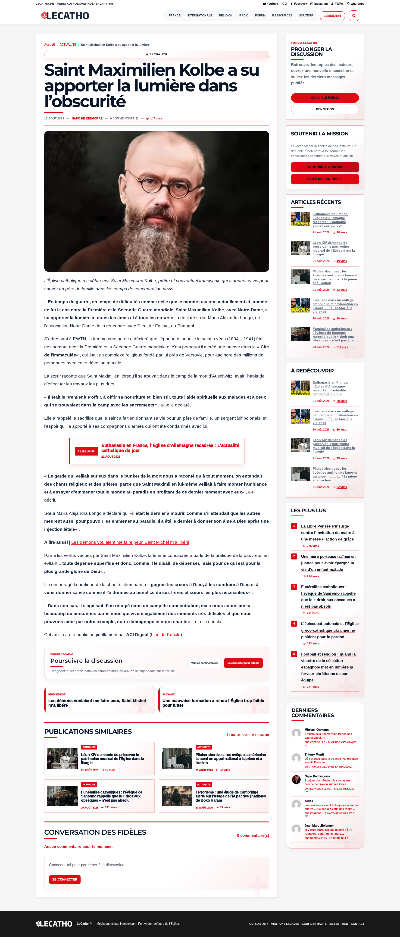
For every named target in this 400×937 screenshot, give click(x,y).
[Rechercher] (354, 15)
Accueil (49, 44)
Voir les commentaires (204, 663)
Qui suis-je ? (258, 923)
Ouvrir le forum (325, 97)
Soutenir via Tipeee (325, 179)
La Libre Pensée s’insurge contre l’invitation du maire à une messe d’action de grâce (327, 532)
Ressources (282, 15)
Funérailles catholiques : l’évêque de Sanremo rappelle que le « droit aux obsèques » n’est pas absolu (328, 597)
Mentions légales (285, 923)
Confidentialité (314, 923)
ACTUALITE (67, 44)
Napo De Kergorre (87, 118)
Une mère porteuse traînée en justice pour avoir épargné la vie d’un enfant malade (328, 563)
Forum (260, 15)
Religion (225, 15)
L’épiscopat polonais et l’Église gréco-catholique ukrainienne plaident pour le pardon (330, 630)
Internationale (200, 15)
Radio (244, 15)
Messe (334, 923)
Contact (357, 923)
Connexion (332, 15)
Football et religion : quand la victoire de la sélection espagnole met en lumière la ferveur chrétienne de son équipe (328, 667)
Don (345, 923)
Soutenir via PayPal (325, 167)
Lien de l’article (166, 634)
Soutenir (306, 15)
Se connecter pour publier (243, 663)
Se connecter (64, 879)
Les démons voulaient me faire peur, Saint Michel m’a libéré (130, 542)
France (175, 15)
